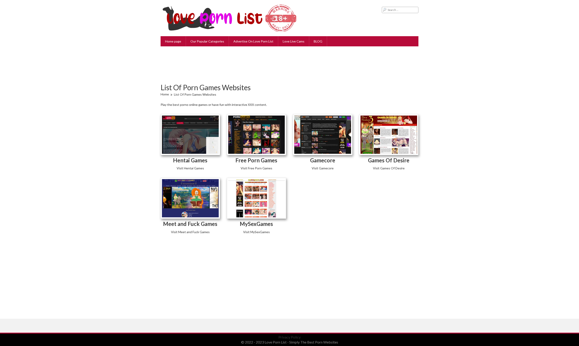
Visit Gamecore (323, 168)
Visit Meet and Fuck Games (190, 232)
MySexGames (256, 223)
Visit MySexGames (256, 232)
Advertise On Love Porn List (253, 41)
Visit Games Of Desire (389, 168)
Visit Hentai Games (190, 168)
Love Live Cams (293, 41)
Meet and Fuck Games (190, 223)
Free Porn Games (256, 160)
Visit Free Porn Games (256, 168)
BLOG (318, 41)
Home (165, 94)
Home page (173, 41)
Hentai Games (190, 160)
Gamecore (322, 160)
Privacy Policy (289, 337)
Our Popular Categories (207, 41)
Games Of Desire (388, 160)
